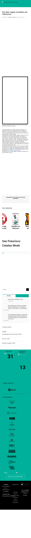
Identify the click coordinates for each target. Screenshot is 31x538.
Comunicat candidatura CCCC (15, 299)
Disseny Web (15, 502)
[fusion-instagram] (16, 487)
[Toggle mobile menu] (28, 3)
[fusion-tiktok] (13, 489)
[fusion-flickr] (17, 489)
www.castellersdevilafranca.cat (14, 150)
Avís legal (15, 492)
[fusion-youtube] (18, 487)
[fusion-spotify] (15, 489)
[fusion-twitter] (14, 487)
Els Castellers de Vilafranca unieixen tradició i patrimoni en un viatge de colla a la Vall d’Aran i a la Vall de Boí (17, 307)
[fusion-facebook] (12, 487)
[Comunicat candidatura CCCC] (5, 299)
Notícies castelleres (12, 17)
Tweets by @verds (6, 327)
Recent (9, 295)
